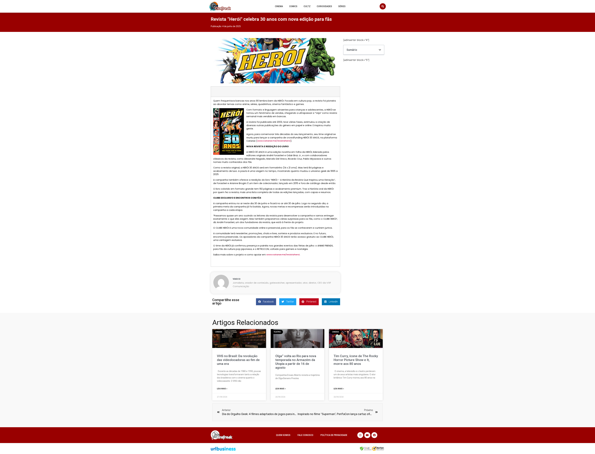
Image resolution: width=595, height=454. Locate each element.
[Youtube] (367, 435)
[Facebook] (374, 435)
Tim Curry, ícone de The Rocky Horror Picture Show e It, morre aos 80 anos (356, 360)
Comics (293, 6)
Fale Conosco (305, 435)
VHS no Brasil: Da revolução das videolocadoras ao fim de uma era (238, 360)
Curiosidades (324, 6)
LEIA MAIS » (222, 389)
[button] (383, 6)
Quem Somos (283, 435)
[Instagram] (360, 435)
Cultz (307, 6)
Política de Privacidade (333, 435)
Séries (342, 6)
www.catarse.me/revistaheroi (274, 140)
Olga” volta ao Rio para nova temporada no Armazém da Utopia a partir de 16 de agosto (295, 362)
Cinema (279, 6)
